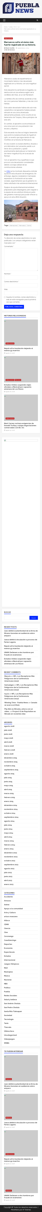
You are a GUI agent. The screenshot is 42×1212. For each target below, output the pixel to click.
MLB (6, 968)
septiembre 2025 (11, 770)
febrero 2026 (9, 750)
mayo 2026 (8, 738)
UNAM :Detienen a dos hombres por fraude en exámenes (21, 1180)
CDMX (6, 924)
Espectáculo (9, 952)
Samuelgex (9, 685)
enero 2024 (8, 849)
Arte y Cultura (10, 913)
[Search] (37, 20)
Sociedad (8, 1015)
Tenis (6, 1023)
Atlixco (7, 920)
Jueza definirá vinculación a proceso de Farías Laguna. (21, 1107)
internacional (14, 225)
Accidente (8, 897)
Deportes (8, 944)
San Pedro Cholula (11, 1007)
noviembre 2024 (11, 809)
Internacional (8, 38)
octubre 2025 (9, 766)
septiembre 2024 (11, 817)
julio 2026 (8, 730)
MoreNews (15, 1210)
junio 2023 (8, 876)
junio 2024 (8, 829)
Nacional (17, 379)
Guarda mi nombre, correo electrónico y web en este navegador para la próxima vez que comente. (21, 299)
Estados (7, 956)
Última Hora (9, 1031)
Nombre (7, 274)
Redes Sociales (10, 996)
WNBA (6, 1043)
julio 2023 (8, 872)
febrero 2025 (9, 797)
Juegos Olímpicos (11, 964)
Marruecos (22, 225)
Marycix (7, 676)
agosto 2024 (9, 821)
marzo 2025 (9, 793)
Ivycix (6, 694)
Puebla (7, 992)
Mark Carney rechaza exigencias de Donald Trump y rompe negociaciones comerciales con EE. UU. (21, 408)
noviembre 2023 (10, 857)
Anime (6, 905)
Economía (8, 948)
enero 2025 (8, 801)
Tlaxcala (7, 1027)
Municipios (8, 972)
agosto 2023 (9, 869)
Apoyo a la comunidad (13, 909)
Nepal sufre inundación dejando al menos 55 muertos (21, 333)
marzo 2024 (9, 841)
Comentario (9, 246)
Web (6, 289)
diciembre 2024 (10, 805)
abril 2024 (8, 837)
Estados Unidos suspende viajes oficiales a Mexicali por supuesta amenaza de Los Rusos (21, 369)
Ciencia (7, 928)
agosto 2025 (9, 774)
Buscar (7, 612)
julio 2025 (8, 778)
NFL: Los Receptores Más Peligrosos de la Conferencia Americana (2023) (19, 678)
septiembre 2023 (11, 865)
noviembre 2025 (10, 762)
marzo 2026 (9, 746)
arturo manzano (11, 916)
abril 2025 (8, 789)
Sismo (29, 225)
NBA (6, 984)
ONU (8, 171)
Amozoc (7, 901)
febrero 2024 (9, 845)
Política (7, 988)
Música (7, 976)
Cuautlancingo (10, 940)
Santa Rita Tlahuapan (13, 1011)
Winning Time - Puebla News (16, 703)
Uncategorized (10, 1035)
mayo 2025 (8, 786)
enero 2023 (8, 884)
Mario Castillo (10, 48)
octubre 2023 (9, 861)
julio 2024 (8, 825)
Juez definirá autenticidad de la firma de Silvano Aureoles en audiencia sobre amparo (21, 633)
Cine (6, 932)
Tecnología (8, 1019)
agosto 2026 (9, 726)
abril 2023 (8, 880)
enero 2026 (8, 754)
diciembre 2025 (10, 758)
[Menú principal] (4, 20)
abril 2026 (8, 742)
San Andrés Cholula (12, 1003)
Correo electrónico (11, 282)
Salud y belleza (10, 1000)
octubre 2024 (9, 813)
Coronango (8, 936)
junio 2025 (8, 782)
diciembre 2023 (10, 853)
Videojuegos (9, 1039)
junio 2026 (8, 734)
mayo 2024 (8, 833)
